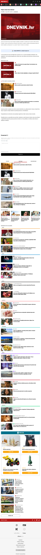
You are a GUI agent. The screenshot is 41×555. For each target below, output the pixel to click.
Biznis (33, 4)
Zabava (38, 4)
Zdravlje (29, 4)
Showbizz (12, 4)
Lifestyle (18, 4)
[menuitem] (37, 1)
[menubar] (37, 2)
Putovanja (23, 4)
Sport (7, 4)
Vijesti (3, 4)
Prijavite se (20, 154)
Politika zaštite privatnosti (20, 545)
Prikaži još (10, 515)
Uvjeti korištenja (20, 543)
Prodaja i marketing (20, 541)
